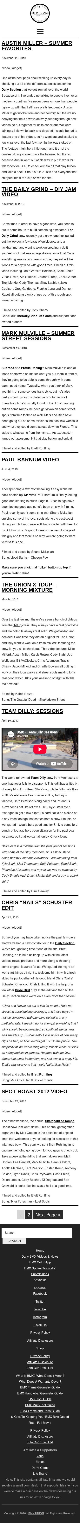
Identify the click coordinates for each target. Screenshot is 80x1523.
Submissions (40, 1274)
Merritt (29, 495)
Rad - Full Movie (40, 1422)
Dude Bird (22, 990)
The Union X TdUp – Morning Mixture (29, 587)
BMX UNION (40, 13)
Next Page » (48, 1214)
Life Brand (40, 1473)
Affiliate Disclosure (40, 1340)
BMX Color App (40, 1262)
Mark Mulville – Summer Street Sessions (38, 335)
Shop (40, 1348)
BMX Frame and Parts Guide (40, 1411)
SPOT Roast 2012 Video (34, 1091)
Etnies (40, 1461)
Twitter (40, 1301)
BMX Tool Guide (40, 1399)
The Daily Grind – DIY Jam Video (39, 191)
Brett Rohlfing (41, 1074)
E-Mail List (40, 1325)
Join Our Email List (40, 1367)
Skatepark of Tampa (59, 1121)
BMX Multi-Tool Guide (40, 1405)
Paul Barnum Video (30, 460)
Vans (40, 1456)
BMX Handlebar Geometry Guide (40, 1393)
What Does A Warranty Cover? (40, 1381)
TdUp (17, 625)
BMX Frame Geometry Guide (40, 1387)
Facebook (40, 1293)
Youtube (40, 1309)
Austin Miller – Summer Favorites (37, 45)
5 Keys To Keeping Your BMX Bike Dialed (40, 1416)
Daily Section (11, 89)
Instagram (40, 1317)
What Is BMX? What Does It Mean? (40, 1375)
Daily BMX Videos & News (40, 1256)
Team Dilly (38, 777)
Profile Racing (31, 368)
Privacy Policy (40, 1332)
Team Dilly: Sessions (32, 711)
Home (40, 1250)
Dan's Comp (40, 1467)
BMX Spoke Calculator (40, 1268)
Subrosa (8, 368)
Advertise (40, 1280)
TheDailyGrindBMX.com (34, 316)
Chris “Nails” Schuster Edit (37, 905)
